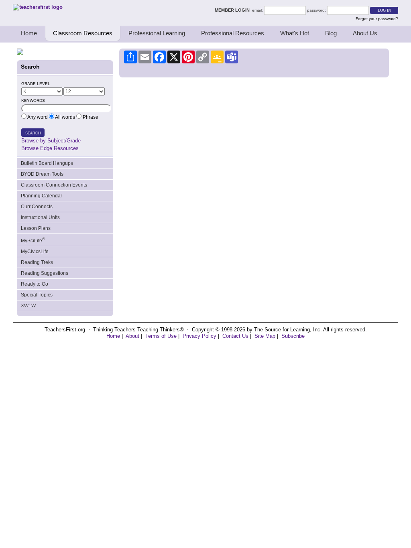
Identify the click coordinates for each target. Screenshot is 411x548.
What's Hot (294, 33)
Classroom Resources (82, 33)
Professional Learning (156, 33)
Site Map (264, 336)
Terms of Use (161, 336)
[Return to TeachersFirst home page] (38, 7)
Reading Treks (37, 262)
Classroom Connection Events (54, 185)
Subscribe (293, 336)
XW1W (28, 306)
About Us (365, 33)
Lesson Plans (36, 228)
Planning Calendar (41, 196)
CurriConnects (37, 206)
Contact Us (235, 336)
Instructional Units (40, 217)
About (132, 336)
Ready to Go (34, 284)
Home (29, 33)
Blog (331, 33)
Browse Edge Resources (50, 148)
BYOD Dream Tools (42, 174)
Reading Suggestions (44, 273)
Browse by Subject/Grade (51, 141)
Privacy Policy (199, 336)
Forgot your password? (377, 18)
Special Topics (37, 295)
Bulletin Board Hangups (47, 163)
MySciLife (33, 240)
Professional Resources (232, 33)
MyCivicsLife (35, 251)
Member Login (233, 10)
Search (33, 133)
